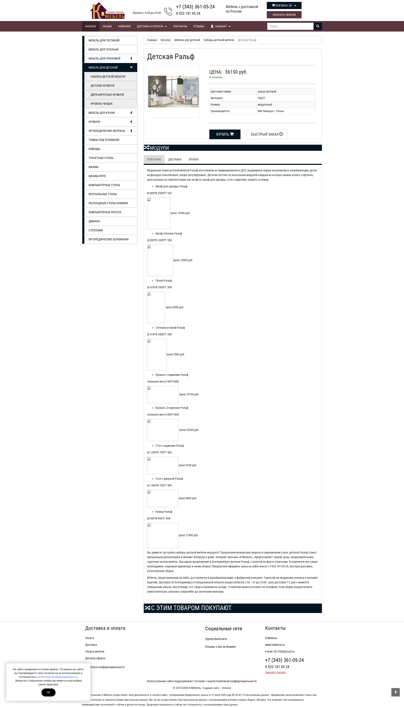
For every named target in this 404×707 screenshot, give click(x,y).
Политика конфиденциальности (105, 667)
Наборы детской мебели (108, 76)
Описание (154, 159)
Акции (107, 26)
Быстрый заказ (265, 134)
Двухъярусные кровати (107, 94)
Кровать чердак (102, 103)
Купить (223, 134)
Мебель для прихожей (104, 58)
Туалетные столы (101, 158)
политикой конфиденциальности (57, 676)
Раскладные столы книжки (108, 203)
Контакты (180, 26)
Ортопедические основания (109, 239)
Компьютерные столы (104, 185)
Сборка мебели (94, 651)
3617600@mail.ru (284, 651)
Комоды (94, 149)
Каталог (90, 26)
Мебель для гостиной (104, 40)
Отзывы (198, 26)
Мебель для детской (103, 67)
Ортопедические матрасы (107, 130)
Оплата (194, 159)
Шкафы (93, 167)
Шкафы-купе (97, 176)
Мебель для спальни (103, 49)
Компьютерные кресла (105, 212)
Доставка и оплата (150, 26)
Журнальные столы (103, 194)
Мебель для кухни (102, 112)
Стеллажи (96, 230)
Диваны (94, 221)
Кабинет (221, 26)
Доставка (175, 159)
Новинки (124, 26)
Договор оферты (95, 658)
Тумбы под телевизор (104, 140)
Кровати (94, 121)
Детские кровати (102, 85)
